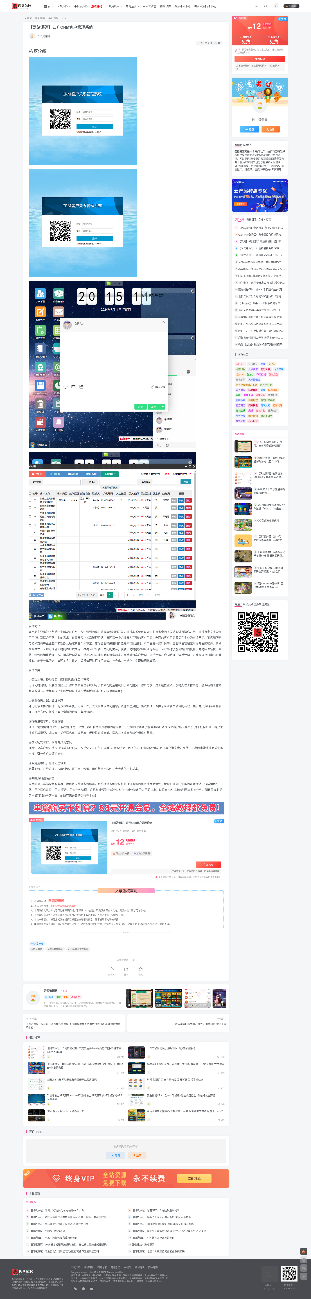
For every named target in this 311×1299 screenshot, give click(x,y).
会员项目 (114, 6)
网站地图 (153, 1267)
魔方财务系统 (268, 400)
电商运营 (131, 6)
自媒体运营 (264, 219)
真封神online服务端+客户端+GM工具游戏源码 (268, 585)
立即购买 (208, 864)
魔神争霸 (240, 400)
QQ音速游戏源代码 (268, 520)
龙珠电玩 (253, 364)
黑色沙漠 (240, 379)
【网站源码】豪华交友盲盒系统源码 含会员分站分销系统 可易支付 (169, 1230)
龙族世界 (240, 369)
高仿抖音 (253, 420)
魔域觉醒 (277, 405)
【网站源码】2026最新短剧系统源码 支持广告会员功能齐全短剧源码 (68, 1244)
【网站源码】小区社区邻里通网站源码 (153, 1237)
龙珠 (263, 364)
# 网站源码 (36, 949)
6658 (50, 996)
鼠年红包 (273, 374)
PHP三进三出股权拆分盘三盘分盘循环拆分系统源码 (267, 330)
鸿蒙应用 (260, 395)
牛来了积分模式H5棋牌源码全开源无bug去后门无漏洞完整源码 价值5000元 (268, 571)
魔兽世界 (240, 415)
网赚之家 (102, 1267)
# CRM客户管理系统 (78, 949)
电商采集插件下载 (205, 6)
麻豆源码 (240, 390)
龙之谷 (250, 374)
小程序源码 (81, 6)
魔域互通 (240, 410)
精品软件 (165, 6)
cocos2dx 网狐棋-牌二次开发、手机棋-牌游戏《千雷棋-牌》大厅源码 (185, 1064)
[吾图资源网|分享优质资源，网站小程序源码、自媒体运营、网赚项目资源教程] (21, 5)
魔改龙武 (265, 405)
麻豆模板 (253, 390)
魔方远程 (253, 400)
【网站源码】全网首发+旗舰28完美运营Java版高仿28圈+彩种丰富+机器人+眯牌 (84, 1049)
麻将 (238, 395)
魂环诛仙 (253, 415)
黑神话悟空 (254, 379)
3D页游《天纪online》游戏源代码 (66, 1111)
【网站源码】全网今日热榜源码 (47, 1230)
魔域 (250, 410)
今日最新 (31, 1202)
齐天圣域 (261, 374)
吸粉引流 (251, 219)
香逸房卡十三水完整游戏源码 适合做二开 (269, 490)
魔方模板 (253, 405)
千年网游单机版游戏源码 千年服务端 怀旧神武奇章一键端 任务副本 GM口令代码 (269, 555)
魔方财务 (240, 405)
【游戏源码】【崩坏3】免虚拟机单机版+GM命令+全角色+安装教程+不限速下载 (268, 541)
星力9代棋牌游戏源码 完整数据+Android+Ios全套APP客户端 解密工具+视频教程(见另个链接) (269, 510)
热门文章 (240, 219)
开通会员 (293, 6)
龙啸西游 (253, 369)
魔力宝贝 (273, 410)
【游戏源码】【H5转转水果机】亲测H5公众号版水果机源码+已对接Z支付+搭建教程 (85, 1065)
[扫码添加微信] (303, 1268)
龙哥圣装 (278, 369)
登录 (117, 1155)
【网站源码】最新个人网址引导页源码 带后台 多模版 (161, 1217)
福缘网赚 (89, 1267)
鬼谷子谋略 (266, 415)
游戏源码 (240, 434)
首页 (50, 6)
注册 (138, 1155)
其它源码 (53, 17)
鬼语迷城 (240, 420)
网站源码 (62, 6)
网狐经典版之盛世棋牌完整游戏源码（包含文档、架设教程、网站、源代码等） (269, 461)
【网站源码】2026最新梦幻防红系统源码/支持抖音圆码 (163, 1224)
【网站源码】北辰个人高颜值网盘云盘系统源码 (158, 1251)
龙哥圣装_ (266, 369)
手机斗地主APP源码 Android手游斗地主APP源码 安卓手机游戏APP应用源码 (84, 1097)
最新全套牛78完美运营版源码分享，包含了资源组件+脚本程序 (273, 310)
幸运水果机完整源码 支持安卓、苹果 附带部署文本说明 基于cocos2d (185, 1111)
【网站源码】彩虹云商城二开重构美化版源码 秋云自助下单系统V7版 (68, 1217)
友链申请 (75, 1267)
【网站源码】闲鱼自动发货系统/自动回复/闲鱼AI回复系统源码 (64, 1251)
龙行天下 (240, 364)
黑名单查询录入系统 (246, 384)
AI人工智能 (149, 6)
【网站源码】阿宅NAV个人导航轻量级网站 (155, 1210)
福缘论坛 (139, 1267)
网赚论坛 (115, 1267)
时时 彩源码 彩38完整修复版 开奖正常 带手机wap (175, 1079)
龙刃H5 (240, 374)
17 (67, 996)
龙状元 (271, 364)
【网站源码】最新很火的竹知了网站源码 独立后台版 (59, 1224)
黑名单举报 (266, 384)
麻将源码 (273, 390)
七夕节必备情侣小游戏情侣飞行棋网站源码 (171, 1048)
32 (59, 996)
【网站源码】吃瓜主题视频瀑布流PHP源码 (54, 1237)
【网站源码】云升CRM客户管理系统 (61, 27)
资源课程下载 (182, 6)
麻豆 (263, 390)
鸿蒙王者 (248, 395)
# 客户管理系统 (55, 949)
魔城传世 (260, 410)
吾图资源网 (43, 36)
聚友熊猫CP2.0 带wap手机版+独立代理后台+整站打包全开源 (181, 1095)
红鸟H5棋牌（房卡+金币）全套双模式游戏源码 (268, 443)
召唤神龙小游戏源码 (143, 1244)
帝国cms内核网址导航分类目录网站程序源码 (72, 1079)
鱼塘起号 (273, 395)
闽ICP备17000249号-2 (112, 1272)
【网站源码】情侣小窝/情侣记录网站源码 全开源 (57, 1210)
